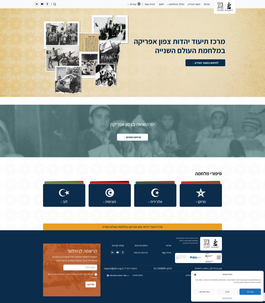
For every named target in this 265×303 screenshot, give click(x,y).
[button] (195, 274)
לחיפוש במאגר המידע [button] (206, 63)
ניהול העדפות (204, 291)
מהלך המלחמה (176, 4)
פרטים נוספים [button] (133, 137)
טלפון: (163, 268)
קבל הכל (250, 291)
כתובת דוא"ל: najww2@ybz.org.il (120, 268)
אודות (207, 4)
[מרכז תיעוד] (225, 4)
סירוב (227, 291)
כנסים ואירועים (141, 245)
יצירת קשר (149, 4)
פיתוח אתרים (137, 275)
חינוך (161, 4)
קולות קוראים (118, 245)
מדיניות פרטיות (227, 298)
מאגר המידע (194, 4)
